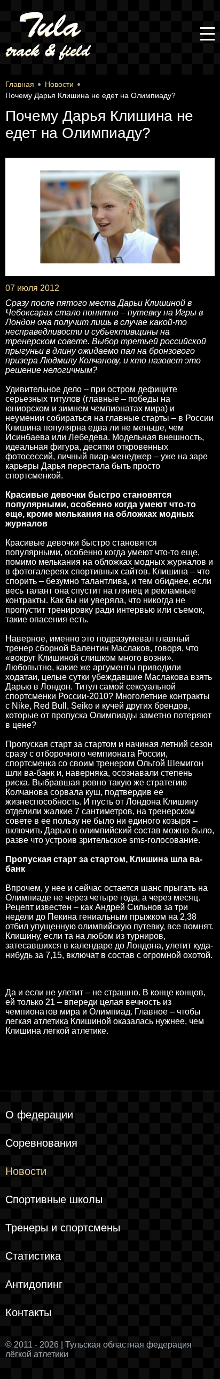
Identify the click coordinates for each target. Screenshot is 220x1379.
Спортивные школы (54, 1199)
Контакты (28, 1312)
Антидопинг (33, 1284)
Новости (25, 1171)
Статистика (33, 1256)
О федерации (39, 1115)
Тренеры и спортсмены (62, 1228)
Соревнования (41, 1143)
